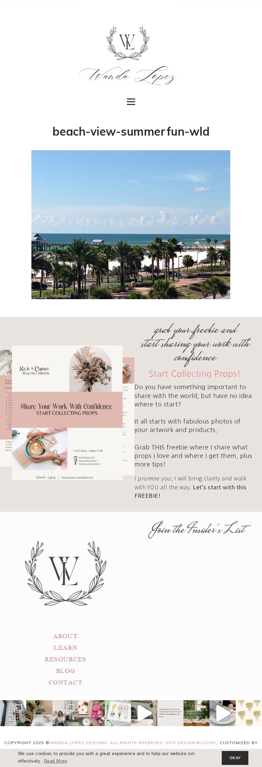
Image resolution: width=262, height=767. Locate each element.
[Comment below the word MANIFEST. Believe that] (170, 713)
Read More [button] (55, 761)
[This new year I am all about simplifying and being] (66, 713)
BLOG (65, 671)
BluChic (206, 742)
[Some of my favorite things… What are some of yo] (118, 713)
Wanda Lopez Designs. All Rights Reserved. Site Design (123, 742)
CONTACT (65, 682)
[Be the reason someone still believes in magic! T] (39, 713)
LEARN (65, 647)
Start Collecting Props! (195, 374)
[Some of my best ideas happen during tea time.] (222, 713)
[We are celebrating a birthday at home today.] (249, 713)
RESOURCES (65, 659)
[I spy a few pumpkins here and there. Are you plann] (91, 713)
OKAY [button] (235, 758)
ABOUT (65, 636)
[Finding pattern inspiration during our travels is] (144, 713)
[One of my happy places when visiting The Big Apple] (13, 713)
